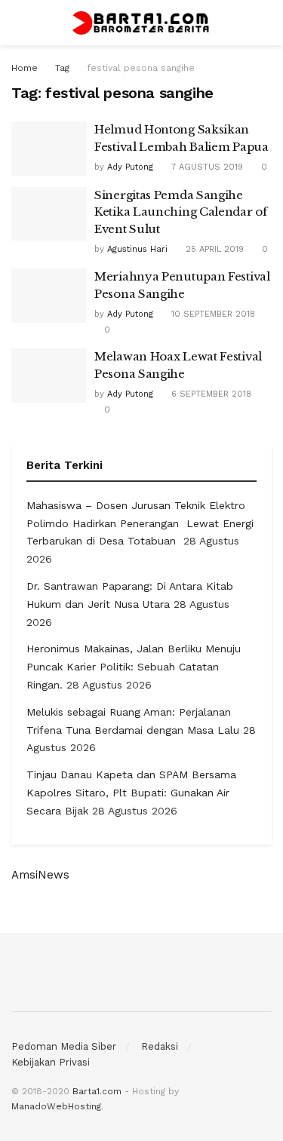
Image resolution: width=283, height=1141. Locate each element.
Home (24, 68)
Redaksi (159, 1046)
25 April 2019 (213, 249)
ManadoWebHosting (56, 1106)
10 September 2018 (211, 314)
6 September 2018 (209, 394)
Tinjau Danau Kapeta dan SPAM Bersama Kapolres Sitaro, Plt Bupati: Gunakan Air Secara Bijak (131, 792)
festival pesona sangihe (141, 68)
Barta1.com (97, 1091)
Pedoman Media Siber (63, 1046)
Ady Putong (130, 167)
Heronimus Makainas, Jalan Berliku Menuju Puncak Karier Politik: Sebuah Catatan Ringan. (133, 667)
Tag (62, 68)
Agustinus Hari (137, 249)
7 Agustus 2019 (205, 167)
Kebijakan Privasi (50, 1062)
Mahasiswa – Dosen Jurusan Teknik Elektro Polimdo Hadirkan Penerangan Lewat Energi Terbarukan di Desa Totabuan (140, 523)
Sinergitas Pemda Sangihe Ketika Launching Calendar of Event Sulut (180, 212)
